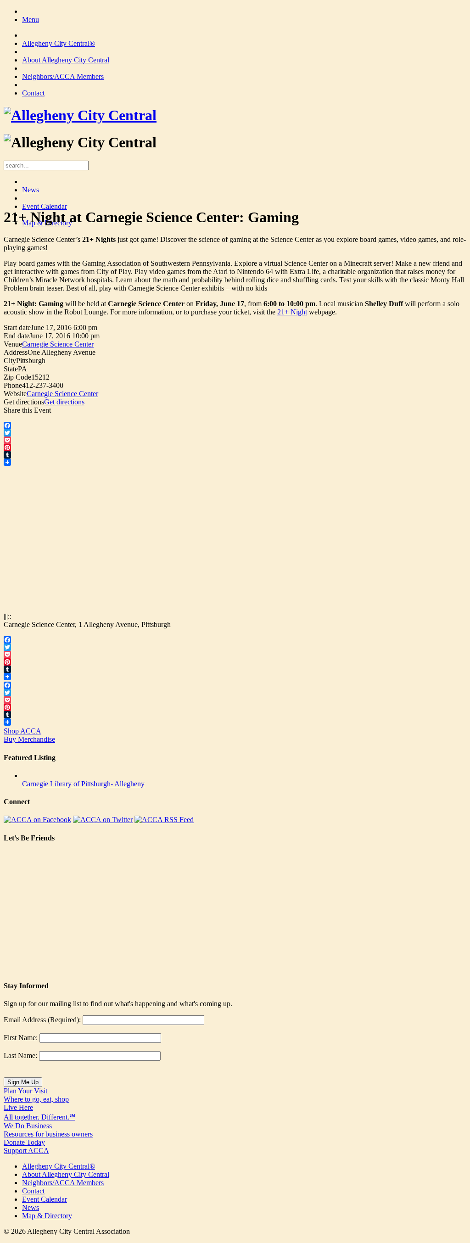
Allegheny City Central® (58, 43)
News (30, 190)
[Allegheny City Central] (80, 115)
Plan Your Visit (36, 1095)
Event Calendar (44, 206)
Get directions (24, 402)
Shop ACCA (29, 735)
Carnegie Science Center (58, 344)
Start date (17, 327)
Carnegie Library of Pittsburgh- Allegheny (83, 784)
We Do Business (48, 1130)
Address (16, 352)
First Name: (21, 1037)
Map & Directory (47, 1216)
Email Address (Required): (42, 1020)
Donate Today (26, 1146)
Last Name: (20, 1055)
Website (15, 394)
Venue (13, 344)
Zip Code (17, 377)
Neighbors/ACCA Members (63, 76)
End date (16, 336)
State (11, 369)
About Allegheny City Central (65, 60)
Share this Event (27, 410)
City (10, 360)
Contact (33, 93)
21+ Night (292, 312)
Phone (13, 385)
